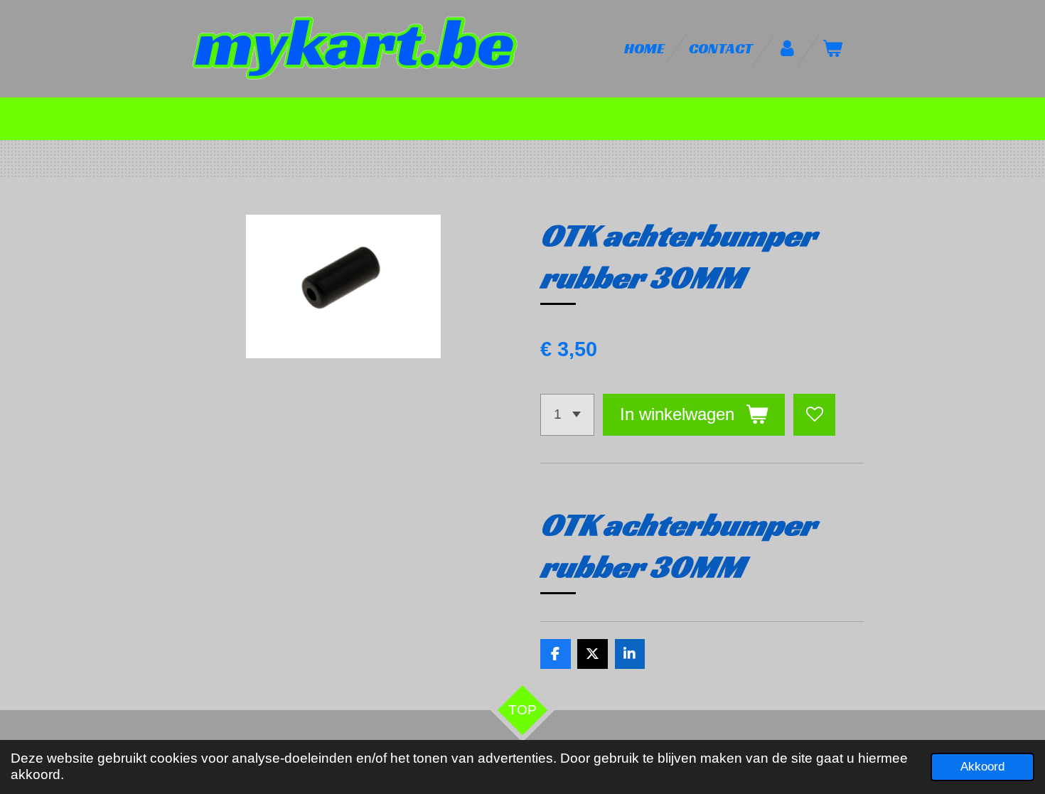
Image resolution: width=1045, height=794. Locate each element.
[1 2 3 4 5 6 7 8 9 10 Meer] (567, 415)
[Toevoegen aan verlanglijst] (814, 415)
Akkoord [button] (982, 766)
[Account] (787, 48)
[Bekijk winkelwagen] (832, 48)
